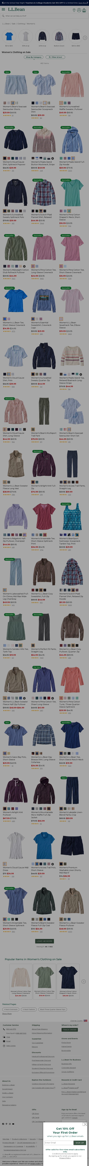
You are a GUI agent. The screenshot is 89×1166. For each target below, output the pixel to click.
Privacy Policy (65, 1158)
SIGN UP (80, 1143)
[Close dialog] (85, 1124)
